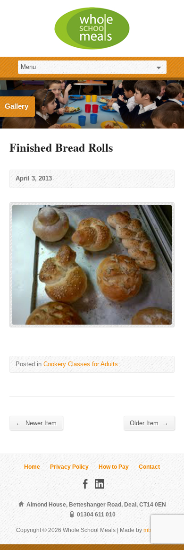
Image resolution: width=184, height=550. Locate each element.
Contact (149, 467)
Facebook (85, 483)
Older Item (149, 423)
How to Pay (114, 467)
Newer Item (36, 423)
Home (32, 467)
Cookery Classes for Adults (80, 364)
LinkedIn (99, 483)
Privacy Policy (69, 467)
